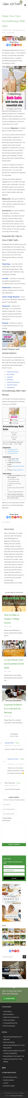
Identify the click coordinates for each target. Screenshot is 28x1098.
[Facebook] (7, 45)
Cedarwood (6, 306)
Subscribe (14, 878)
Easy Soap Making (9, 1042)
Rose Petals (10, 374)
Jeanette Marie (9, 743)
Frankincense (6, 287)
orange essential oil (17, 470)
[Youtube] (18, 951)
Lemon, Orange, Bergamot (11, 297)
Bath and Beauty (8, 1014)
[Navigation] (25, 5)
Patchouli (5, 323)
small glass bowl (13, 449)
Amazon (5, 1083)
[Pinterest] (15, 45)
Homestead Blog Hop (10, 1023)
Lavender (5, 278)
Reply (17, 743)
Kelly (9, 30)
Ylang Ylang (6, 264)
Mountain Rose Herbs (10, 1077)
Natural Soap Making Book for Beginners (12, 1038)
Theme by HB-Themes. (17, 1095)
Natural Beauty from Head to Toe (13, 1056)
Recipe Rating (7, 818)
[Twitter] (10, 45)
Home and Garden (9, 1020)
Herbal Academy (8, 1080)
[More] (20, 45)
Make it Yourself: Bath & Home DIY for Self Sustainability (14, 1052)
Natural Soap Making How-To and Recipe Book (13, 1046)
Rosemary (10, 379)
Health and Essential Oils (11, 1017)
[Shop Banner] (14, 37)
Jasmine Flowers (12, 385)
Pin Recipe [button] (15, 420)
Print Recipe (14, 423)
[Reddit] (12, 45)
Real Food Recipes (9, 1026)
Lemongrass (11, 387)
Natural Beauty (17, 30)
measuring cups (12, 453)
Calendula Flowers (13, 372)
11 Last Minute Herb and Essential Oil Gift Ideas (14, 664)
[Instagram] (18, 45)
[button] (24, 956)
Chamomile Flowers (13, 382)
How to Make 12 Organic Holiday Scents (11, 619)
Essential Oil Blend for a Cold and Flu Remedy (13, 708)
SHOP (4, 1068)
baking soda (14, 460)
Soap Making (7, 1011)
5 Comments (11, 32)
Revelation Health (9, 1086)
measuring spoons (13, 451)
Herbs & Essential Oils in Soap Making (12, 1060)
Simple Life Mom (13, 759)
